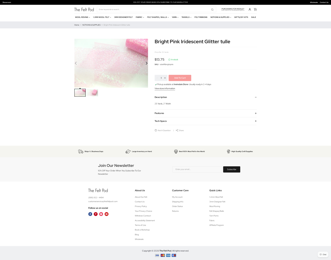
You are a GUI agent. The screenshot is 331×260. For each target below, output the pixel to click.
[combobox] (156, 9)
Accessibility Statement (145, 220)
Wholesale (314, 2)
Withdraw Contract (143, 215)
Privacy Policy (141, 206)
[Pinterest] (96, 214)
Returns (175, 211)
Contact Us (324, 2)
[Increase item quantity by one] (165, 78)
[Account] (249, 9)
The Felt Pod (165, 250)
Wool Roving (214, 206)
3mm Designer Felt (217, 201)
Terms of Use (140, 225)
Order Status (177, 206)
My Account (177, 197)
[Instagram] (101, 214)
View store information (165, 88)
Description (161, 97)
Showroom (7, 2)
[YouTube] (106, 214)
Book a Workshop (142, 230)
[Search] (213, 9)
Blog (137, 234)
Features (159, 113)
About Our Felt (141, 197)
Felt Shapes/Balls (216, 211)
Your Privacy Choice (143, 211)
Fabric (212, 220)
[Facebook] (90, 214)
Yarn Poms (214, 215)
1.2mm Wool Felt (216, 197)
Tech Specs (161, 121)
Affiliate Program (216, 225)
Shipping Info (177, 201)
